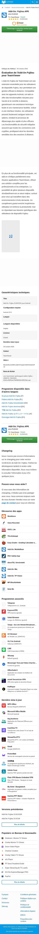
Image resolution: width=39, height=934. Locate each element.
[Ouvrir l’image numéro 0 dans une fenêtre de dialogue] (11, 236)
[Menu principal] (37, 2)
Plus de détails (19, 824)
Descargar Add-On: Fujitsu (11, 417)
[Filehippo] (7, 2)
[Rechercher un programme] (33, 2)
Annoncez (5, 902)
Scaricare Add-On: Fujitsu (11, 396)
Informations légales (27, 911)
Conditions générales (28, 894)
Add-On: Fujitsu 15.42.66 (11, 818)
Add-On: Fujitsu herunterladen (13, 403)
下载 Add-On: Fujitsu (9, 410)
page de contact (9, 503)
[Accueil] (2, 7)
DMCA (22, 915)
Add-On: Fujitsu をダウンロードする (15, 414)
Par (13, 17)
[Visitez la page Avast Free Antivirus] (19, 24)
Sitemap (5, 906)
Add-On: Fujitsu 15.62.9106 (12, 814)
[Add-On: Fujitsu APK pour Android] (4, 15)
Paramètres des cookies (26, 920)
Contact (4, 898)
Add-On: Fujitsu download (11, 406)
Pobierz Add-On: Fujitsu (10, 399)
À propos (5, 894)
